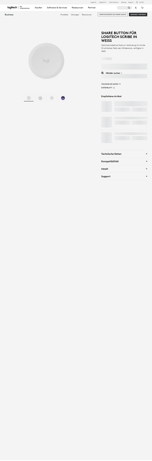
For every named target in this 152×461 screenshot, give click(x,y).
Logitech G (102, 2)
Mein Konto (135, 8)
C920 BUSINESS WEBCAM (126, 118)
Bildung (123, 2)
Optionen (138, 109)
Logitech (93, 2)
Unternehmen (113, 2)
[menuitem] (64, 14)
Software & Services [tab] (57, 7)
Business (9, 14)
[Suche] (124, 8)
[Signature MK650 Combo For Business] (106, 106)
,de (141, 2)
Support (130, 2)
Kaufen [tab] (38, 7)
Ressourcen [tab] (77, 7)
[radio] (29, 98)
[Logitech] (20, 7)
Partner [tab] (92, 7)
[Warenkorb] (142, 8)
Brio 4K (118, 133)
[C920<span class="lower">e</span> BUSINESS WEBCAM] (106, 122)
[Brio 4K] (106, 137)
